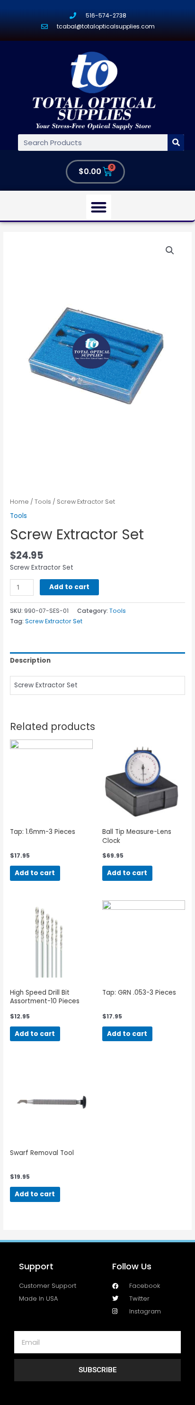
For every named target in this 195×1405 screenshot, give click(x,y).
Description (30, 660)
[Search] (176, 142)
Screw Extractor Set (53, 621)
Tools (43, 502)
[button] (98, 207)
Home (19, 502)
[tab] (97, 660)
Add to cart (69, 587)
